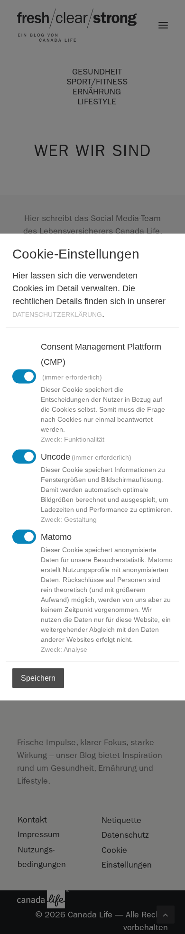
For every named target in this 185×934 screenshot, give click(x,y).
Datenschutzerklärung (57, 314)
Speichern (38, 678)
